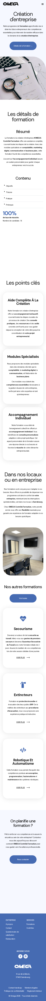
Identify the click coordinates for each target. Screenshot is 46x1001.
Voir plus (20, 657)
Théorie (9, 192)
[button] (42, 4)
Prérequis (9, 205)
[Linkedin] (25, 956)
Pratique (9, 198)
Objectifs (9, 186)
